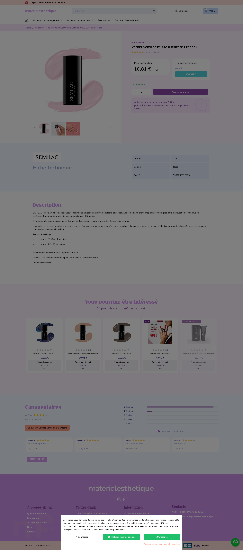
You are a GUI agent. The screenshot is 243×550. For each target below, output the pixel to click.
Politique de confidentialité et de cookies (162, 544)
